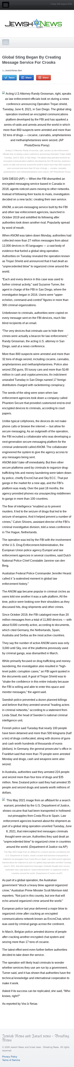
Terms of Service (11, 1060)
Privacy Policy (9, 1056)
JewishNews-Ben (13, 70)
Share (29, 77)
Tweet (12, 77)
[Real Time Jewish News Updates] (33, 23)
